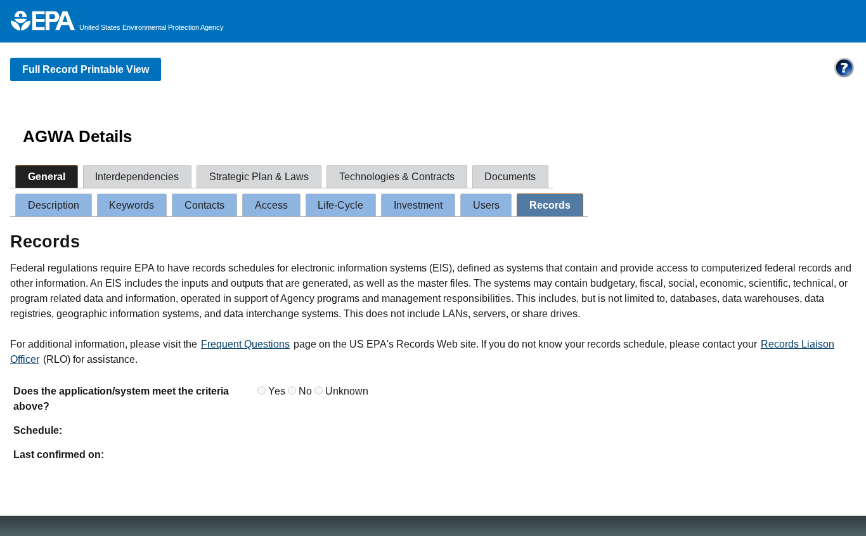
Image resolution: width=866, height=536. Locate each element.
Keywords (131, 205)
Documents (510, 176)
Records (550, 205)
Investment (418, 205)
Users (486, 205)
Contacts (204, 205)
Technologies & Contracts (397, 176)
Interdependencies (137, 176)
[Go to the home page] (42, 20)
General (46, 176)
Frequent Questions (245, 344)
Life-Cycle (340, 205)
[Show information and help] (844, 75)
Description (53, 205)
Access (271, 205)
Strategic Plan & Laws (259, 176)
